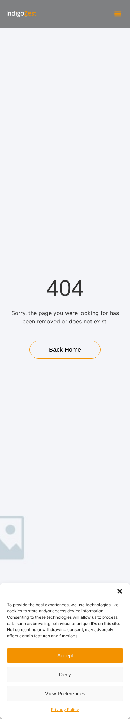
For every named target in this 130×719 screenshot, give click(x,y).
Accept (65, 655)
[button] (119, 591)
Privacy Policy (65, 709)
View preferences (65, 694)
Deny (65, 674)
